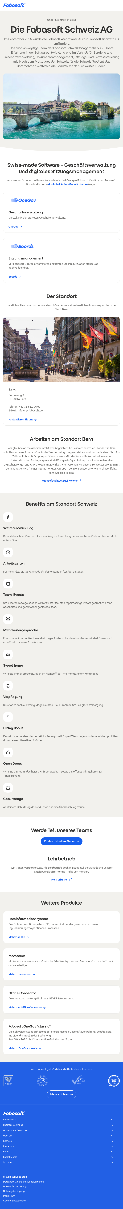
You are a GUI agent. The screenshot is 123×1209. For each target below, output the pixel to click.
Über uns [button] (7, 1135)
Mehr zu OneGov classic (23, 1048)
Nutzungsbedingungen (15, 1191)
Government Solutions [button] (15, 1130)
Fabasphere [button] (9, 1119)
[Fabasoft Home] (15, 5)
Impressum (9, 1195)
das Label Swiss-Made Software (68, 184)
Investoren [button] (8, 1146)
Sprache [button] (7, 1162)
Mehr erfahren (61, 880)
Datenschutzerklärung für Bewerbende (23, 1181)
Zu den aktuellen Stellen (59, 841)
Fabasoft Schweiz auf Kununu (60, 481)
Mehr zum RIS (16, 937)
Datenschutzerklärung (15, 1186)
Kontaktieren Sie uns (20, 419)
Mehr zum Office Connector (25, 1007)
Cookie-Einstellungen (14, 1200)
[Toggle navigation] (116, 5)
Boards (12, 276)
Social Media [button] (10, 1157)
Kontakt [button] (7, 1151)
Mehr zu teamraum (19, 974)
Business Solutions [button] (13, 1124)
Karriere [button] (7, 1141)
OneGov (13, 226)
